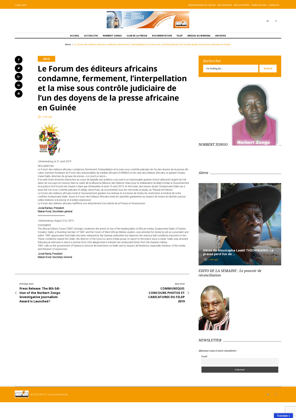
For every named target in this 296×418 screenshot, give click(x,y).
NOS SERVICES (225, 5)
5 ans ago (211, 259)
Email (204, 356)
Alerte (46, 59)
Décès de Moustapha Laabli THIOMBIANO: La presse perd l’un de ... (238, 252)
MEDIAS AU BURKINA (198, 35)
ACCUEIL (74, 35)
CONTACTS (273, 5)
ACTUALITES (91, 35)
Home (68, 44)
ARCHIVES (220, 35)
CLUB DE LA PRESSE (137, 35)
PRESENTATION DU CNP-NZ (201, 5)
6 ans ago (47, 116)
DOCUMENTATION (162, 35)
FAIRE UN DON (258, 5)
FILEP (180, 35)
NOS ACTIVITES (241, 5)
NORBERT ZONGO (112, 35)
